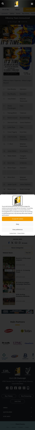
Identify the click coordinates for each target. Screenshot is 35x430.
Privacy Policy (20, 233)
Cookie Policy (13, 233)
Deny (17, 224)
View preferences (17, 229)
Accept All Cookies (17, 219)
